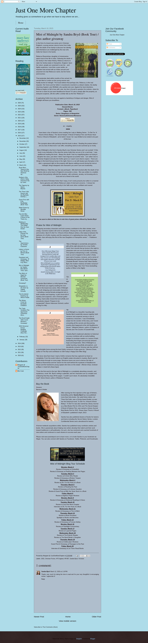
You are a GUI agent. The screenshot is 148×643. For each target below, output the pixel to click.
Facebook (70, 439)
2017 (19, 130)
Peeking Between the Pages (75, 471)
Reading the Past (71, 487)
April (21, 162)
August (21, 150)
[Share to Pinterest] (89, 556)
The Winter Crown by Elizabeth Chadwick (23, 303)
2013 (19, 346)
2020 (19, 121)
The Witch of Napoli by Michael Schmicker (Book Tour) (23, 277)
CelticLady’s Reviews (71, 542)
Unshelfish (75, 469)
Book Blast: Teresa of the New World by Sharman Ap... (24, 171)
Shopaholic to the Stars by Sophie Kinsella (23, 288)
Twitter (77, 439)
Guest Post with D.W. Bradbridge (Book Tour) (24, 202)
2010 (19, 355)
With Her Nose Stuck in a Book (75, 491)
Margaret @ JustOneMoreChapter (23, 366)
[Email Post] (76, 556)
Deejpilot (79, 639)
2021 (19, 118)
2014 (19, 343)
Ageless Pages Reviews (71, 495)
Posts (110, 44)
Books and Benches (71, 517)
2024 (19, 109)
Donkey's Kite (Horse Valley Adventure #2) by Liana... (24, 180)
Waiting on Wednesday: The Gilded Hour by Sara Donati (24, 225)
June (21, 156)
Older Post (96, 617)
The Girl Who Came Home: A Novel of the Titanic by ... (24, 216)
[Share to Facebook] (87, 556)
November (22, 141)
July (20, 153)
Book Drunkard (71, 515)
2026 (19, 103)
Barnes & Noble (41, 389)
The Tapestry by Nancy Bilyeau (24, 187)
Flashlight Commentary (71, 526)
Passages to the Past (76, 544)
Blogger (92, 639)
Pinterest (83, 439)
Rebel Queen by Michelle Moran (24, 209)
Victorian (81, 558)
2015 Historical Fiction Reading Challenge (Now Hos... (23, 329)
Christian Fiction (50, 558)
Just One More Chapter (45, 10)
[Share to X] (85, 556)
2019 (19, 123)
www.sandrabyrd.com (51, 437)
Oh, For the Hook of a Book (71, 482)
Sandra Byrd (74, 558)
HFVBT (66, 558)
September (23, 147)
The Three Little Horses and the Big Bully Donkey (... (24, 194)
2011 (19, 352)
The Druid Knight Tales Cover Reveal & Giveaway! (24, 320)
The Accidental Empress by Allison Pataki (24, 295)
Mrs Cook (21, 371)
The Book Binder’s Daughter (71, 537)
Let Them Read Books (76, 548)
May (21, 159)
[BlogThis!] (83, 556)
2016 (19, 132)
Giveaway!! (22, 283)
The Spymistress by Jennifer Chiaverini (23, 244)
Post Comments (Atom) (50, 627)
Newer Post (39, 617)
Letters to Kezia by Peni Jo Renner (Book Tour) (24, 252)
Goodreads (94, 439)
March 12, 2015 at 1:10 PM (58, 571)
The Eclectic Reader (71, 535)
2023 (19, 112)
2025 (19, 106)
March (21, 165)
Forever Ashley (75, 522)
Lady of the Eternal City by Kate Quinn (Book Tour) (23, 235)
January (22, 339)
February (22, 336)
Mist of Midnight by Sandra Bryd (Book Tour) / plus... (24, 268)
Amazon (39, 387)
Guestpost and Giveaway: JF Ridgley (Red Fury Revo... (24, 260)
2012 (19, 349)
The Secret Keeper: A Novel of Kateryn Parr (69, 135)
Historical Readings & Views (75, 500)
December (22, 138)
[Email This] (81, 556)
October (22, 144)
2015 (42, 558)
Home (20, 22)
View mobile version (67, 621)
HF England (59, 558)
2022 (19, 115)
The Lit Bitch (75, 511)
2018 (19, 127)
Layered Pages (71, 531)
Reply (43, 579)
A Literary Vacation (75, 489)
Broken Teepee (75, 478)
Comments (111, 47)
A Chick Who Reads (71, 476)
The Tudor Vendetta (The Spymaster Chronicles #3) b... (24, 312)
